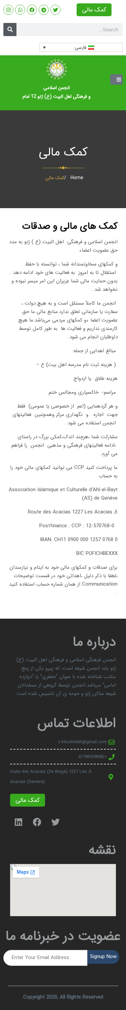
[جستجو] (9, 29)
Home (77, 177)
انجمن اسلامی (56, 87)
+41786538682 (92, 756)
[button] (116, 79)
